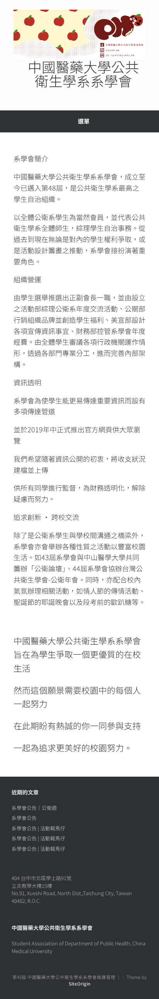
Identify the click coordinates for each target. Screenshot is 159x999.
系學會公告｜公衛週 (34, 807)
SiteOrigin (79, 983)
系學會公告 (24, 817)
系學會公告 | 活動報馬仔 (38, 828)
